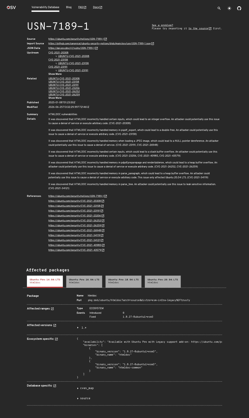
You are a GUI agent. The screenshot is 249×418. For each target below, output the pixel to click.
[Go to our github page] (239, 8)
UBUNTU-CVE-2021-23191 (73, 70)
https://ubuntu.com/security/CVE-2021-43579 (74, 250)
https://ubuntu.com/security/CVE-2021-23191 (74, 211)
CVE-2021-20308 (58, 53)
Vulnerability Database (45, 7)
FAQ (80, 7)
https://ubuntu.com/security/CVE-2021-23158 (74, 206)
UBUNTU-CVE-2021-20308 (73, 56)
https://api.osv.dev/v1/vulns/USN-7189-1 (71, 48)
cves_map (87, 388)
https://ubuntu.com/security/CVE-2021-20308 (74, 201)
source (85, 398)
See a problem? (162, 25)
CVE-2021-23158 (58, 60)
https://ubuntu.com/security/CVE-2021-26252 (74, 220)
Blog (68, 7)
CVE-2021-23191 (57, 67)
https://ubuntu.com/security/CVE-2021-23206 (74, 216)
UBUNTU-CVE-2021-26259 (64, 95)
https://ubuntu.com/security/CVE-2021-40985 (74, 245)
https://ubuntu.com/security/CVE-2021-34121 (74, 240)
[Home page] (11, 8)
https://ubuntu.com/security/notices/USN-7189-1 (76, 39)
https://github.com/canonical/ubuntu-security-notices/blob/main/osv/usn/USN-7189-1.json (99, 43)
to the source (198, 28)
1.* (84, 328)
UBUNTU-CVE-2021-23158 (73, 63)
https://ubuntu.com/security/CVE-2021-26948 (74, 230)
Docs (96, 7)
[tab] (45, 282)
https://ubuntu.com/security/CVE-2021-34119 (74, 235)
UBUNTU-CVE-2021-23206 (64, 88)
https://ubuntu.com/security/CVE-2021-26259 (74, 225)
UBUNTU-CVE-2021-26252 (64, 91)
